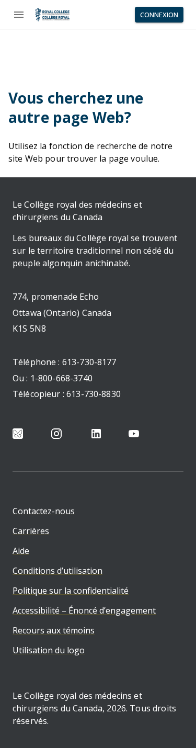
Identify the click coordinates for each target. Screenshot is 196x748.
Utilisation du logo (49, 650)
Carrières (31, 531)
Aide (21, 551)
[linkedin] (96, 433)
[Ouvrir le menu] (18, 14)
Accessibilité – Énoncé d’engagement (84, 610)
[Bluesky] (17, 433)
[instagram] (56, 433)
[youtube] (133, 433)
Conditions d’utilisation (57, 570)
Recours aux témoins (54, 630)
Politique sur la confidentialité (71, 590)
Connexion (159, 14)
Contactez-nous (44, 511)
